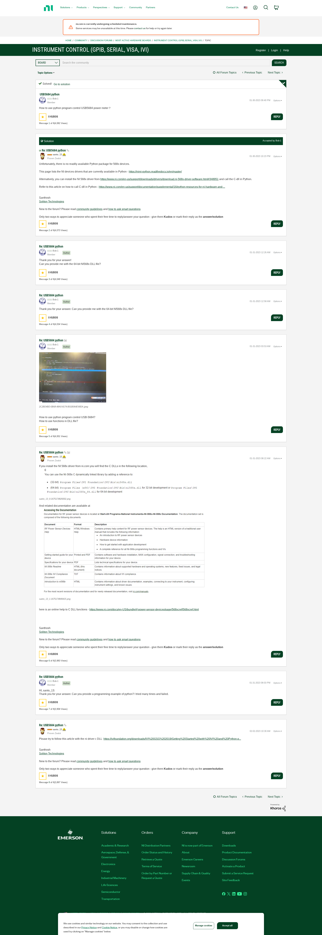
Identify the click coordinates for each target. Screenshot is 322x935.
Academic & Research (115, 845)
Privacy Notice (89, 927)
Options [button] (276, 100)
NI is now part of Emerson (197, 845)
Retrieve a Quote (152, 859)
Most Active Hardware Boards (133, 40)
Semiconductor (110, 892)
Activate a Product (233, 866)
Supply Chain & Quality (196, 873)
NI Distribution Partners (156, 845)
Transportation (110, 899)
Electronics (108, 864)
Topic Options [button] (45, 72)
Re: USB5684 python (54, 150)
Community (81, 40)
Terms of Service (152, 866)
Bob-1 (278, 140)
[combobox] (165, 62)
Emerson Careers (192, 859)
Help (286, 50)
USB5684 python (50, 94)
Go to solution (62, 84)
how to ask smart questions (124, 209)
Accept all (227, 925)
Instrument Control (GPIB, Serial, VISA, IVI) (178, 40)
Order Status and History (157, 852)
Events (186, 880)
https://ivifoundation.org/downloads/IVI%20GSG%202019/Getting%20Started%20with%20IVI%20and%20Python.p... (172, 738)
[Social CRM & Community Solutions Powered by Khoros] (278, 807)
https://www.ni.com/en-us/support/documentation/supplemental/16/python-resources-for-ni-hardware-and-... (162, 186)
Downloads (229, 845)
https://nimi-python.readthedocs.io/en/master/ (155, 171)
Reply (277, 116)
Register (261, 50)
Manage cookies (203, 925)
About (186, 852)
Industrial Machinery (113, 878)
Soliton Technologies (51, 201)
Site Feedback (231, 880)
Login (274, 50)
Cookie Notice (109, 927)
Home (68, 40)
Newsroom (188, 866)
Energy (105, 871)
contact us (139, 28)
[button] (42, 117)
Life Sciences (109, 885)
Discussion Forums (101, 40)
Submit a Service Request (238, 873)
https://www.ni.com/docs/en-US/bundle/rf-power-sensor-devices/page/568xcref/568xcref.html (144, 609)
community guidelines (89, 209)
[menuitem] (66, 8)
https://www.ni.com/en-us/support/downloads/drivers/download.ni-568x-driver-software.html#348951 (159, 179)
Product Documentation (237, 852)
